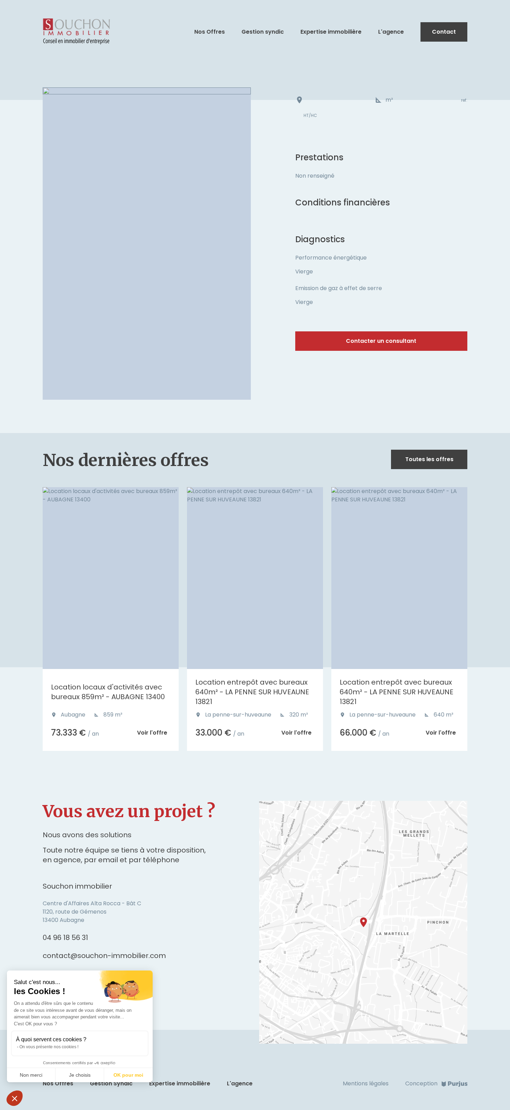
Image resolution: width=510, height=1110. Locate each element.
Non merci (31, 1075)
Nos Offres (209, 32)
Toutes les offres (429, 459)
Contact (444, 32)
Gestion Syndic (111, 1083)
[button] (14, 1098)
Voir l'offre (152, 733)
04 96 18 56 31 (65, 937)
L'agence (391, 32)
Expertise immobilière (331, 32)
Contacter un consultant (381, 341)
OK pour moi (128, 1075)
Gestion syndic (262, 32)
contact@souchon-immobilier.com (104, 955)
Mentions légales (366, 1083)
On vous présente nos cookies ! (48, 1046)
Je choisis (80, 1075)
